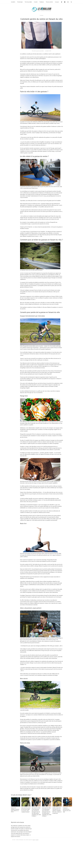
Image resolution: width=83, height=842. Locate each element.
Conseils (35, 2)
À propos (57, 2)
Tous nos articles (49, 2)
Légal (34, 839)
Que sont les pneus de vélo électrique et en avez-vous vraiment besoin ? (25, 810)
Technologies (20, 2)
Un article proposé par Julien (38, 50)
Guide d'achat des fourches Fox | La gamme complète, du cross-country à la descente (57, 810)
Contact (37, 839)
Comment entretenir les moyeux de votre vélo (67, 810)
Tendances (42, 2)
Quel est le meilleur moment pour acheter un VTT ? (15, 810)
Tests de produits (28, 2)
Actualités (13, 2)
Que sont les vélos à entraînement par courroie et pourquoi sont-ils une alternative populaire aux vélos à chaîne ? (36, 812)
